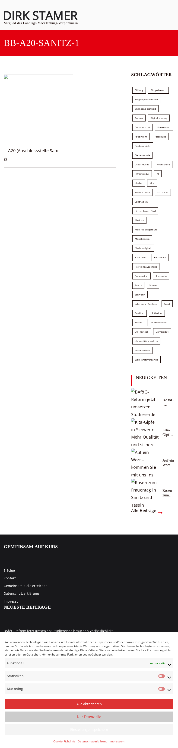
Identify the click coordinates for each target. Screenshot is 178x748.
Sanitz (138, 285)
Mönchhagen (142, 238)
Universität (162, 331)
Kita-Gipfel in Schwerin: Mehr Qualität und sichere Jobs (168, 432)
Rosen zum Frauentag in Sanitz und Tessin (168, 493)
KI (158, 173)
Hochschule (163, 164)
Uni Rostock (141, 331)
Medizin (139, 220)
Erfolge (9, 570)
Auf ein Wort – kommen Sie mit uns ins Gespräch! (168, 462)
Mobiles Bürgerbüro (146, 229)
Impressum (117, 741)
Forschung (160, 136)
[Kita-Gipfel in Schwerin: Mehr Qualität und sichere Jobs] (145, 432)
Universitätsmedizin (146, 341)
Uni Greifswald (158, 322)
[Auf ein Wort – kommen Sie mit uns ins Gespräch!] (145, 462)
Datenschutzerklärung (92, 741)
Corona (139, 118)
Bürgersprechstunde (146, 99)
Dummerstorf (142, 127)
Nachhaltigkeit (143, 248)
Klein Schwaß (142, 192)
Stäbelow (157, 313)
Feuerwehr (141, 136)
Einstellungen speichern (89, 729)
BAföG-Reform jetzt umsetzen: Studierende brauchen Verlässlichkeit (168, 402)
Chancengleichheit (145, 108)
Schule (153, 285)
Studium (139, 313)
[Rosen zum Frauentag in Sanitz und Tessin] (145, 493)
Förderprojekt (142, 146)
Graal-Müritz (142, 164)
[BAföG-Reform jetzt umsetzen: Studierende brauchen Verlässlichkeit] (145, 402)
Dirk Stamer (40, 15)
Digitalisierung (158, 118)
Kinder (138, 183)
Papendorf (141, 257)
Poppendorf (141, 276)
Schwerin (140, 294)
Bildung (139, 90)
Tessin (138, 322)
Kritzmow (162, 192)
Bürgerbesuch (158, 90)
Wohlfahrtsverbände (146, 359)
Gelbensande (142, 155)
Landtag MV (141, 201)
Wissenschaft (142, 350)
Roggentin (161, 276)
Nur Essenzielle (89, 716)
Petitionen (160, 257)
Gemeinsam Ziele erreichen (26, 586)
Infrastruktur (142, 173)
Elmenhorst (164, 127)
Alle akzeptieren (89, 704)
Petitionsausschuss (146, 266)
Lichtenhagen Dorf (145, 211)
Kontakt (10, 578)
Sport (167, 303)
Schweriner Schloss (146, 303)
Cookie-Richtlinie (64, 741)
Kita (152, 183)
